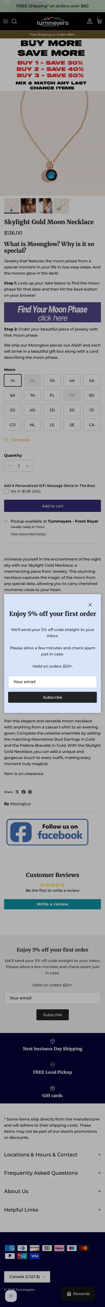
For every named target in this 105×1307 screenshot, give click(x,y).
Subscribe (52, 697)
